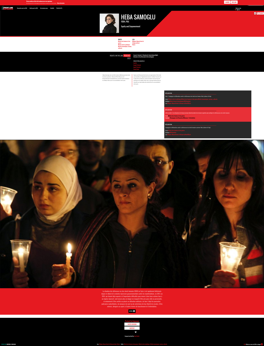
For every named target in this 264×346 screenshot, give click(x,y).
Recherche (58, 8)
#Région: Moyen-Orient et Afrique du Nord (138, 42)
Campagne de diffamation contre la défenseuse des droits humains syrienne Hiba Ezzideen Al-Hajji (188, 127)
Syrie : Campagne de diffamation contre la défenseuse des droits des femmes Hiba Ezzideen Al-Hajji (188, 96)
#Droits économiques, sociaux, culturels (207, 99)
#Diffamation (187, 101)
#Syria (131, 311)
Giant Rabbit (136, 336)
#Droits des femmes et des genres (189, 99)
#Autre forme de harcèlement (177, 101)
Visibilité (52, 8)
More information (60, 3)
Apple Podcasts (136, 67)
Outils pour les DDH (34, 8)
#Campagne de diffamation (176, 118)
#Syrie (133, 45)
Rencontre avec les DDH (22, 8)
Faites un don (238, 8)
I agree (227, 2)
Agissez (238, 9)
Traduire (261, 13)
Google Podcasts (137, 65)
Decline (234, 2)
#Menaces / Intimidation (189, 118)
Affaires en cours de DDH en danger (252, 344)
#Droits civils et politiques (124, 45)
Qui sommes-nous (44, 8)
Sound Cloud (136, 69)
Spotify (135, 63)
